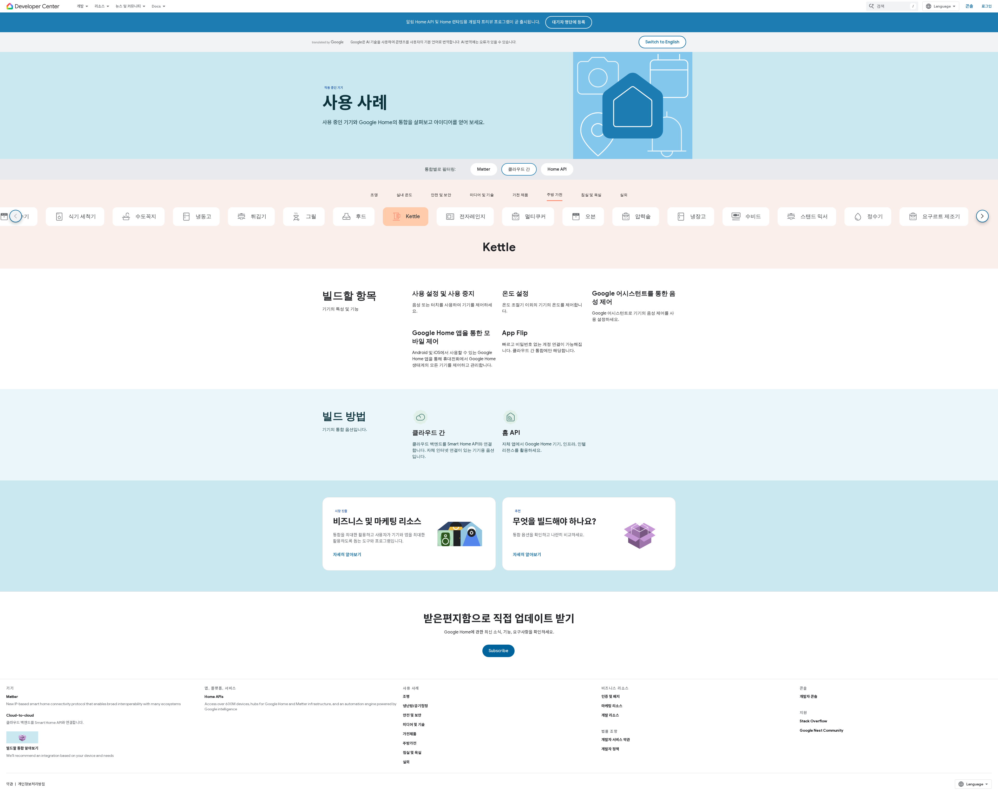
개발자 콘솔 (808, 696)
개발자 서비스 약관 (615, 739)
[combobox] (892, 6)
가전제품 (409, 734)
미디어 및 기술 (414, 724)
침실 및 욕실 (412, 752)
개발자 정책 (610, 749)
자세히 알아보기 (347, 554)
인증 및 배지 (610, 696)
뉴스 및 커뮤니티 (128, 6)
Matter (12, 696)
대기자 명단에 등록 (568, 22)
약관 (9, 784)
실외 (406, 762)
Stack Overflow (813, 721)
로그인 (987, 6)
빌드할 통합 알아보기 (22, 748)
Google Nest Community (821, 730)
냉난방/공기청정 (415, 706)
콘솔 (969, 6)
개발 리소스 (610, 715)
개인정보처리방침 (31, 784)
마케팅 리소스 (611, 706)
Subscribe (498, 650)
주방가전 (409, 743)
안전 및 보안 (412, 715)
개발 (80, 6)
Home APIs (214, 696)
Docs (156, 6)
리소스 (100, 6)
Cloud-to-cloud (20, 715)
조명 (406, 696)
